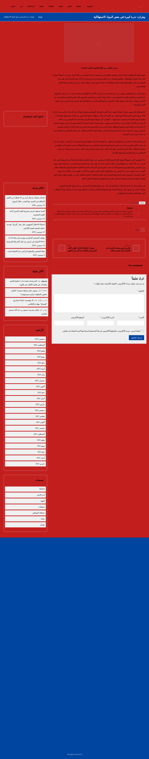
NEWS (42, 489)
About (142, 203)
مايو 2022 (41, 392)
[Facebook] (58, 208)
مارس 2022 (40, 404)
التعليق (140, 291)
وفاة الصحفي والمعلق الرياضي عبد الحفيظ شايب (26, 251)
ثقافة (105, 562)
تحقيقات (41, 507)
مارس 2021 (40, 464)
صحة (43, 519)
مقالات (66, 566)
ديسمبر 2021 (40, 410)
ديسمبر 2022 (40, 381)
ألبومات (104, 566)
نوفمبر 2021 (40, 416)
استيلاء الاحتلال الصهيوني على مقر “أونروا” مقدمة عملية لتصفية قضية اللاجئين (26, 226)
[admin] (139, 212)
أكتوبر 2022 (40, 386)
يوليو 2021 (41, 440)
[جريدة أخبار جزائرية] (141, 6)
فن (67, 559)
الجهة (43, 501)
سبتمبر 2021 (40, 428)
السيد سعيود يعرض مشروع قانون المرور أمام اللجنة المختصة (27, 213)
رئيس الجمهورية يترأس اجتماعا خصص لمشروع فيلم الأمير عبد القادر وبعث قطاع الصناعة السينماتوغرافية (27, 97)
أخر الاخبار (41, 495)
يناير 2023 (41, 375)
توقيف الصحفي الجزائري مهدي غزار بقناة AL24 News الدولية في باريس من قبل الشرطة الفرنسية (27, 74)
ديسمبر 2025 (40, 339)
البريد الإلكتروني (107, 317)
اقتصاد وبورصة (102, 555)
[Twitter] (55, 208)
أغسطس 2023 (39, 345)
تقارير (66, 547)
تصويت (12, 172)
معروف (44, 281)
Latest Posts (133, 203)
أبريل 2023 (41, 369)
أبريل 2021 (41, 458)
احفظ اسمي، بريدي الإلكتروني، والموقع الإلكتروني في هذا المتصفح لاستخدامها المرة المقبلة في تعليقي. (101, 331)
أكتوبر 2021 (40, 422)
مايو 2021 (41, 452)
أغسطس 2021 (39, 434)
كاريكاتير (104, 559)
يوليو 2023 (41, 351)
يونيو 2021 (41, 446)
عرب (66, 555)
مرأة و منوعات (63, 562)
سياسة (104, 547)
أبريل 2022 (41, 398)
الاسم (141, 317)
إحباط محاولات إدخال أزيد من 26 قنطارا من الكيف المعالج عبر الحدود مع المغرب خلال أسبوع (26, 40)
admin (130, 208)
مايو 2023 (41, 363)
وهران (137, 230)
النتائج (22, 172)
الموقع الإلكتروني (77, 317)
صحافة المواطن (38, 513)
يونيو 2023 (41, 357)
